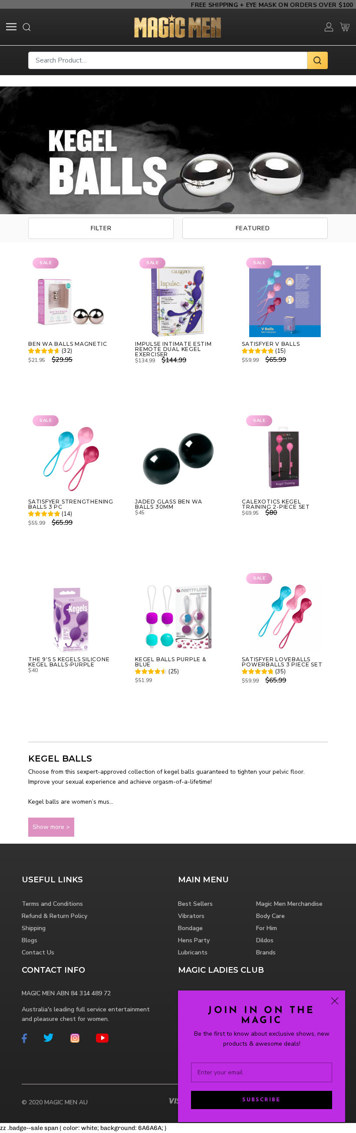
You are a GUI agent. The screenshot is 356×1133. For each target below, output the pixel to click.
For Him (266, 928)
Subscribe (261, 1100)
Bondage (190, 928)
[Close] (335, 1001)
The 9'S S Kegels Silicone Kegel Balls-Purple (69, 662)
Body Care (270, 916)
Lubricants (193, 952)
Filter (101, 228)
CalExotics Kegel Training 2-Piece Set (276, 504)
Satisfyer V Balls (271, 344)
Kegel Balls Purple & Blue (170, 662)
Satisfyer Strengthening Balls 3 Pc (70, 504)
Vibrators (191, 916)
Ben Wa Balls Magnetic (67, 344)
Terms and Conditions (52, 904)
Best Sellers (195, 904)
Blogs (29, 940)
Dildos (265, 940)
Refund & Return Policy (54, 916)
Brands (266, 952)
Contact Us (38, 952)
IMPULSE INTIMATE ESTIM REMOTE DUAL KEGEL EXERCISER (173, 349)
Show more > (51, 827)
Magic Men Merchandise (289, 904)
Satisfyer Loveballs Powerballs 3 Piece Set (282, 662)
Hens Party (194, 940)
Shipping (34, 928)
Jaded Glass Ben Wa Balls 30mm (168, 504)
